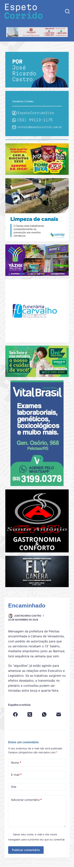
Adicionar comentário (26, 800)
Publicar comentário (26, 850)
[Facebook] (15, 714)
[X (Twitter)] (30, 714)
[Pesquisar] (67, 11)
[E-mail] (58, 714)
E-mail (16, 774)
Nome (16, 762)
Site (13, 787)
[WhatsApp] (44, 714)
